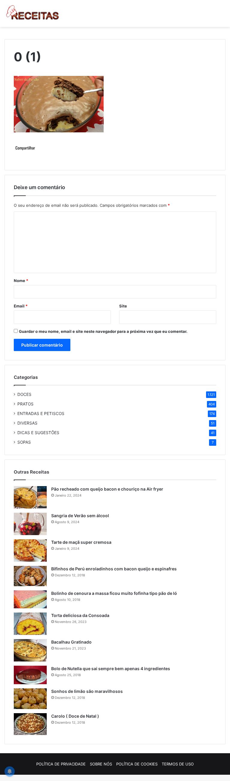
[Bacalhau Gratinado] (30, 650)
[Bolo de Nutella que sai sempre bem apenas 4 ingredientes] (30, 675)
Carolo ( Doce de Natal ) (75, 716)
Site (123, 306)
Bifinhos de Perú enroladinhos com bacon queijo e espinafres (114, 568)
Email (21, 306)
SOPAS (24, 442)
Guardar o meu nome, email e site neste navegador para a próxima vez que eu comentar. (103, 331)
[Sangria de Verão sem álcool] (30, 524)
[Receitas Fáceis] (32, 13)
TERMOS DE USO (178, 764)
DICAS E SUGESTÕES (38, 432)
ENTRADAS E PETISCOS (40, 413)
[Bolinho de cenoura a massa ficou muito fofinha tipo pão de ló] (30, 599)
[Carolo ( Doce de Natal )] (30, 724)
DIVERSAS (27, 423)
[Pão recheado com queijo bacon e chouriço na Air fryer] (30, 497)
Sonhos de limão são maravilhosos (87, 691)
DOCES (24, 394)
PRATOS (25, 404)
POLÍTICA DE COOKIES (137, 764)
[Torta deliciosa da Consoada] (30, 623)
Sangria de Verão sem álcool (80, 515)
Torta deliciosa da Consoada (80, 615)
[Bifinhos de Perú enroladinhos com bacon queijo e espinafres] (30, 576)
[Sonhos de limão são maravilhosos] (30, 698)
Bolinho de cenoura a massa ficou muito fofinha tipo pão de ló (114, 593)
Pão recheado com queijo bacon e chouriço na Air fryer (107, 488)
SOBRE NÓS (101, 764)
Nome (21, 280)
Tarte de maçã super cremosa (81, 542)
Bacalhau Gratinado (71, 641)
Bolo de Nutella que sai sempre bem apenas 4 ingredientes (110, 668)
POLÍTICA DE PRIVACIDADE (61, 764)
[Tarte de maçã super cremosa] (30, 550)
